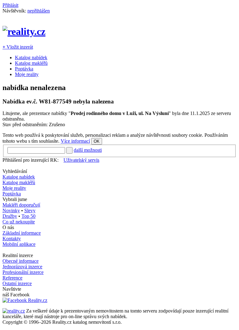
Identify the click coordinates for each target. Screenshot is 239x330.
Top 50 (28, 216)
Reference (12, 277)
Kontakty (11, 238)
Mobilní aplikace (18, 244)
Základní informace (21, 233)
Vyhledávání (14, 171)
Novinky (11, 210)
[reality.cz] (13, 310)
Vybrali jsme (14, 199)
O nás (8, 227)
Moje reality (27, 74)
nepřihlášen (38, 10)
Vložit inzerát (17, 47)
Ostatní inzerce (17, 283)
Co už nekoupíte (18, 221)
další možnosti (88, 150)
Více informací (75, 141)
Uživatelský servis (81, 160)
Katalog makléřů (31, 63)
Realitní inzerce (17, 255)
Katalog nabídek (31, 57)
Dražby (9, 216)
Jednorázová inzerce (22, 266)
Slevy (29, 210)
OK (97, 141)
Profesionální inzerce (23, 272)
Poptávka (24, 68)
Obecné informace (20, 261)
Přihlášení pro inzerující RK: (30, 160)
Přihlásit (10, 5)
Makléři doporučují (21, 205)
